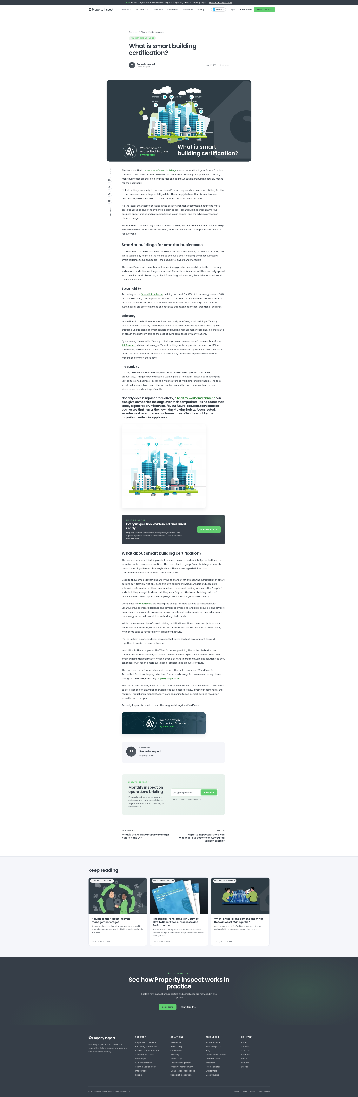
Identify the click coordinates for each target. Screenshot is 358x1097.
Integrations (141, 1070)
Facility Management (180, 1062)
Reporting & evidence (146, 1046)
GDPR (252, 1092)
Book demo (246, 9)
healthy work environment (196, 398)
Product (125, 9)
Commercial (176, 1050)
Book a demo (207, 529)
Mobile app (140, 1058)
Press (244, 1058)
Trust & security (264, 1092)
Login (232, 9)
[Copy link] (109, 194)
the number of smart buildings (159, 170)
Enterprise (172, 9)
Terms (244, 1092)
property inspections (168, 678)
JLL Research (129, 345)
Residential (175, 1042)
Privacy (236, 1092)
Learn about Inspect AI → (220, 2)
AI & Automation (143, 1062)
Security (245, 1062)
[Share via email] (109, 201)
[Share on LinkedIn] (109, 180)
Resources (187, 9)
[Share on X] (109, 187)
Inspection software (145, 1042)
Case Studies (212, 1075)
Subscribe (209, 792)
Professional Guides (216, 1054)
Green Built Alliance (152, 294)
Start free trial (264, 9)
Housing (174, 1054)
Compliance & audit (145, 1054)
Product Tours (213, 1058)
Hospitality (176, 1058)
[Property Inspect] (101, 9)
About (244, 1042)
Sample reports (213, 1046)
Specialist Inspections (181, 1075)
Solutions (141, 9)
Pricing (200, 9)
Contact (245, 1050)
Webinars (210, 1062)
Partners (245, 1054)
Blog (143, 32)
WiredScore (145, 603)
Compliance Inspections (182, 1070)
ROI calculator (213, 1066)
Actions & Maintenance (147, 1050)
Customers (157, 9)
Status (244, 1066)
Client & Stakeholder (145, 1066)
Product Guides (214, 1042)
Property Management (181, 1066)
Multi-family (176, 1046)
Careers (245, 1046)
